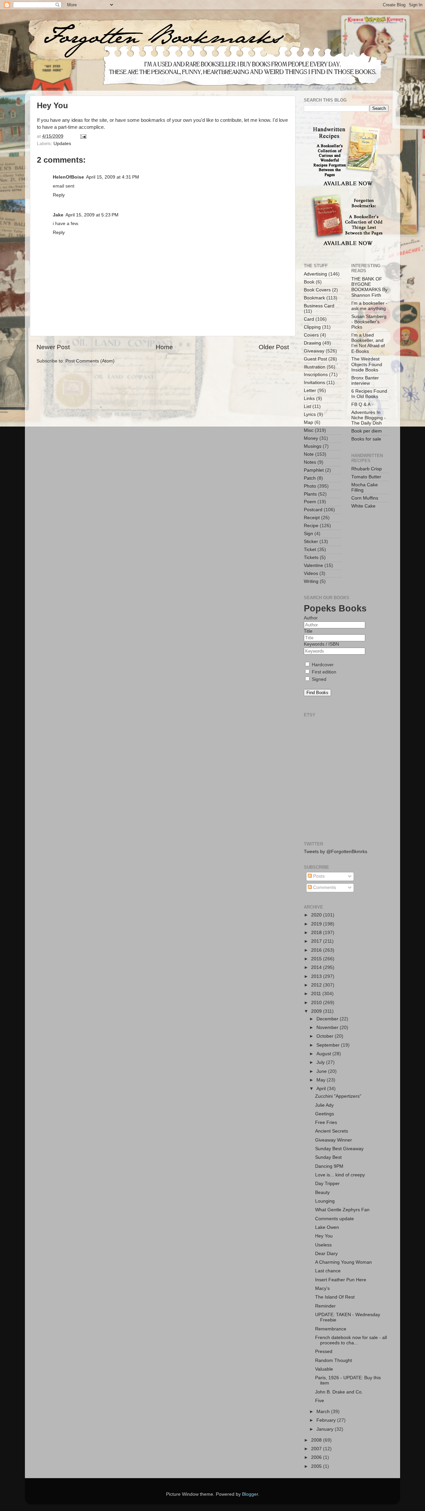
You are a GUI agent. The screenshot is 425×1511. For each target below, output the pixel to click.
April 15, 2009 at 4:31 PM (112, 177)
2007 (317, 1448)
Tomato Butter (366, 476)
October (325, 1036)
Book (309, 281)
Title (308, 631)
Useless (323, 1244)
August (324, 1053)
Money (311, 438)
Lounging (325, 1201)
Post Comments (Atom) (90, 360)
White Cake (363, 506)
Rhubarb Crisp (366, 468)
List (307, 406)
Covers (311, 335)
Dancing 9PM (329, 1166)
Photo (310, 486)
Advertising (315, 274)
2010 (317, 1002)
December (328, 1018)
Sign (308, 533)
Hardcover (322, 664)
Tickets (311, 557)
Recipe (311, 525)
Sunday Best (328, 1157)
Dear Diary (326, 1253)
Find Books (317, 692)
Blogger (250, 1494)
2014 (317, 967)
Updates (62, 143)
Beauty (322, 1192)
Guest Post (315, 359)
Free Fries (326, 1122)
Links (309, 398)
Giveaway (314, 351)
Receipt (312, 517)
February (326, 1420)
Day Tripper (327, 1183)
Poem (310, 501)
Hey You (324, 1235)
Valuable (324, 1369)
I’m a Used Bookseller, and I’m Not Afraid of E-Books (368, 343)
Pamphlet (314, 470)
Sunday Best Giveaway (339, 1148)
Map (308, 422)
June (322, 1071)
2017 (317, 941)
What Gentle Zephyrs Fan (342, 1209)
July (321, 1062)
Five (319, 1400)
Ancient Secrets (331, 1131)
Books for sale (366, 439)
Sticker (311, 541)
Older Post (274, 347)
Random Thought (333, 1360)
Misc (308, 430)
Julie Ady (324, 1105)
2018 (317, 932)
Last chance (328, 1270)
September (328, 1045)
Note (309, 454)
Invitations (314, 382)
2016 (317, 950)
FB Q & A (361, 404)
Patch (310, 478)
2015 (317, 958)
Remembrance (330, 1328)
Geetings (324, 1113)
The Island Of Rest (335, 1297)
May (321, 1079)
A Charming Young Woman (343, 1262)
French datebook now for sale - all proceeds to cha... (351, 1340)
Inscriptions (316, 374)
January (325, 1429)
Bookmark (314, 297)
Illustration (314, 366)
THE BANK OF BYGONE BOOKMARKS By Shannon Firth (369, 287)
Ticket (310, 549)
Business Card (319, 305)
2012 (317, 985)
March (323, 1411)
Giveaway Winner (333, 1140)
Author (311, 617)
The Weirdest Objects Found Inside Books (366, 364)
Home (164, 347)
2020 (317, 915)
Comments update (334, 1218)
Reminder (325, 1306)
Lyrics (310, 414)
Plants (310, 494)
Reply (59, 195)
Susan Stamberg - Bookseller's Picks (368, 322)
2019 (317, 923)
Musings (312, 446)
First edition (323, 672)
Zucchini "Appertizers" (338, 1096)
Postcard (313, 509)
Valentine (313, 565)
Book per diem (366, 431)
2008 (317, 1440)
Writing (311, 581)
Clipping (312, 327)
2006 (317, 1457)
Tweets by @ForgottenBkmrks (335, 851)
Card (309, 319)
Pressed (323, 1351)
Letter (310, 390)
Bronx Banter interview (365, 380)
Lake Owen (327, 1227)
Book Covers (317, 289)
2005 (317, 1466)
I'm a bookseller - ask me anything (369, 306)
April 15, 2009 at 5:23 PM (92, 214)
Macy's (322, 1288)
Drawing (312, 343)
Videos (311, 573)
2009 (317, 1011)
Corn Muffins (364, 498)
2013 (317, 976)
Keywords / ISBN (321, 644)
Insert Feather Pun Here (340, 1279)
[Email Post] (82, 136)
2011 (316, 993)
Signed (318, 679)
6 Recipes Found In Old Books (369, 394)
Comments (324, 887)
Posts (318, 876)
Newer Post (53, 347)
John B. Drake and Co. (339, 1392)
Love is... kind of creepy (340, 1174)
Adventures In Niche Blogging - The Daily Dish (368, 418)
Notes (310, 462)
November (328, 1027)
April (321, 1088)
